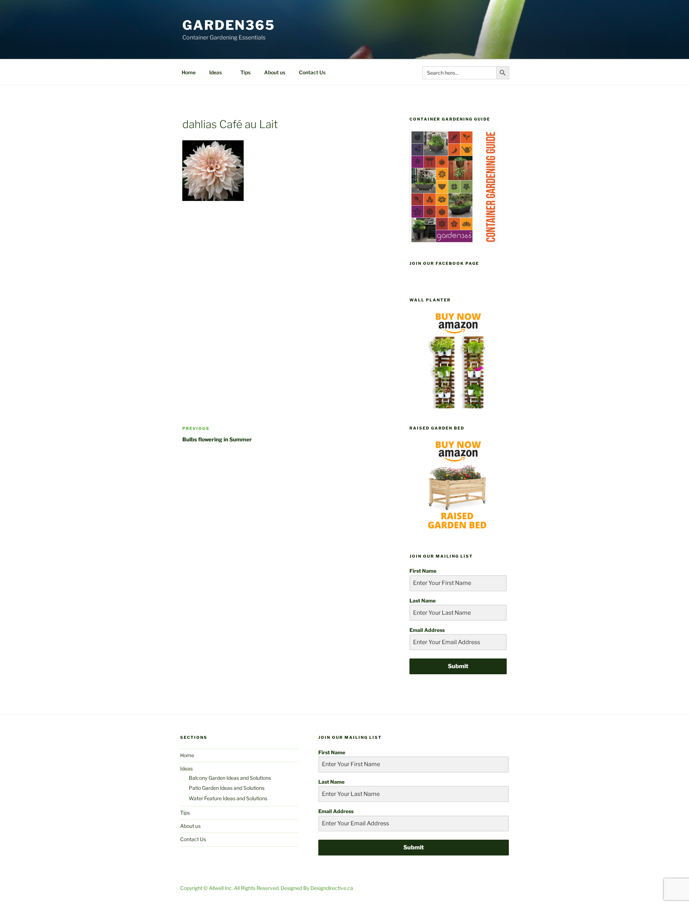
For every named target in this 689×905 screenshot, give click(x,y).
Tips (245, 72)
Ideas (215, 72)
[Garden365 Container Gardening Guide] (453, 242)
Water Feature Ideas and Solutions (228, 798)
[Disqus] (287, 301)
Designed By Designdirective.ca (317, 888)
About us (274, 72)
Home (189, 72)
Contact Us (312, 72)
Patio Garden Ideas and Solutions (226, 788)
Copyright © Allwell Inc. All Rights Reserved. (230, 888)
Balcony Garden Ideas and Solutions (230, 778)
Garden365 (228, 25)
